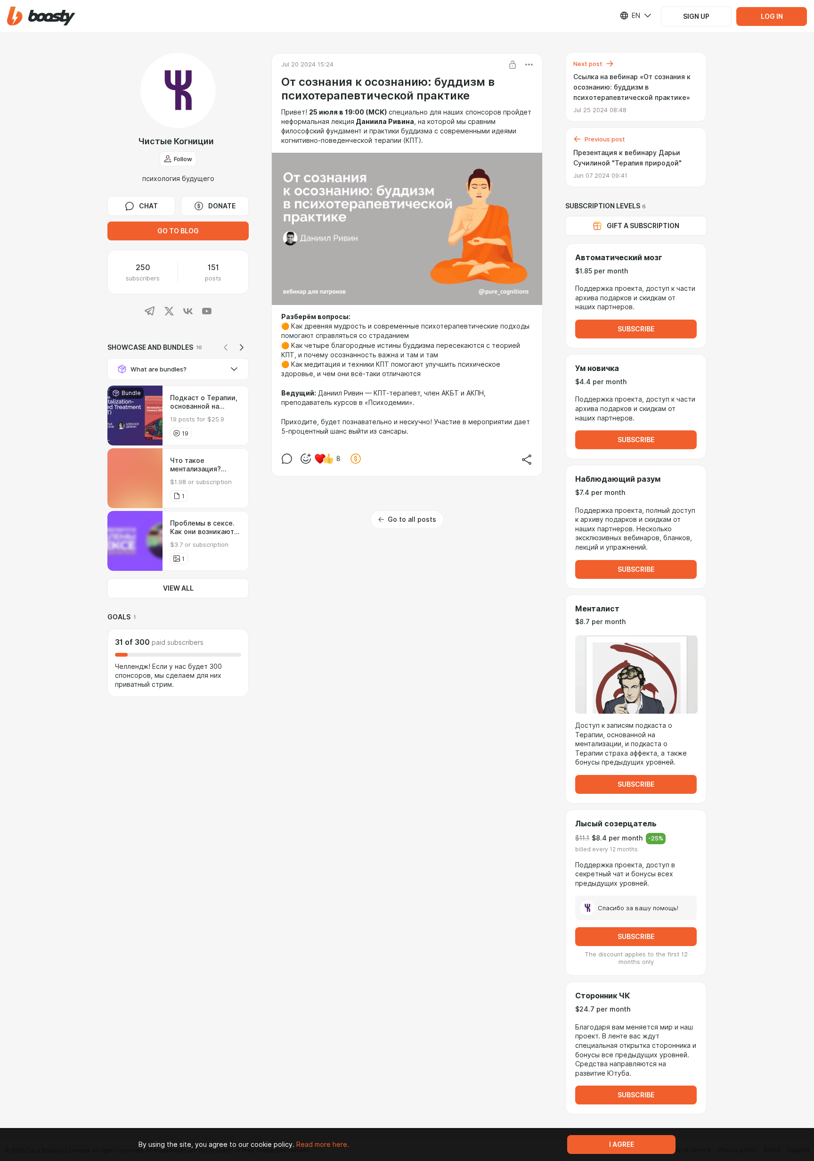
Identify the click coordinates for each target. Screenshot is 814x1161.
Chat (148, 206)
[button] (41, 16)
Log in (772, 16)
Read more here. (322, 1144)
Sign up (696, 16)
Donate (222, 206)
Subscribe (636, 329)
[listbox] (629, 15)
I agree (621, 1144)
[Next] (242, 347)
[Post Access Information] (512, 64)
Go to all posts (412, 519)
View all (178, 588)
